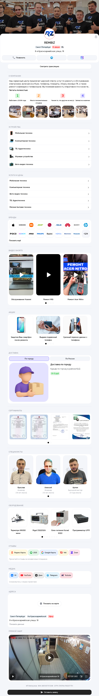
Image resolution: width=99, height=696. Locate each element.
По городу (29, 359)
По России (70, 359)
